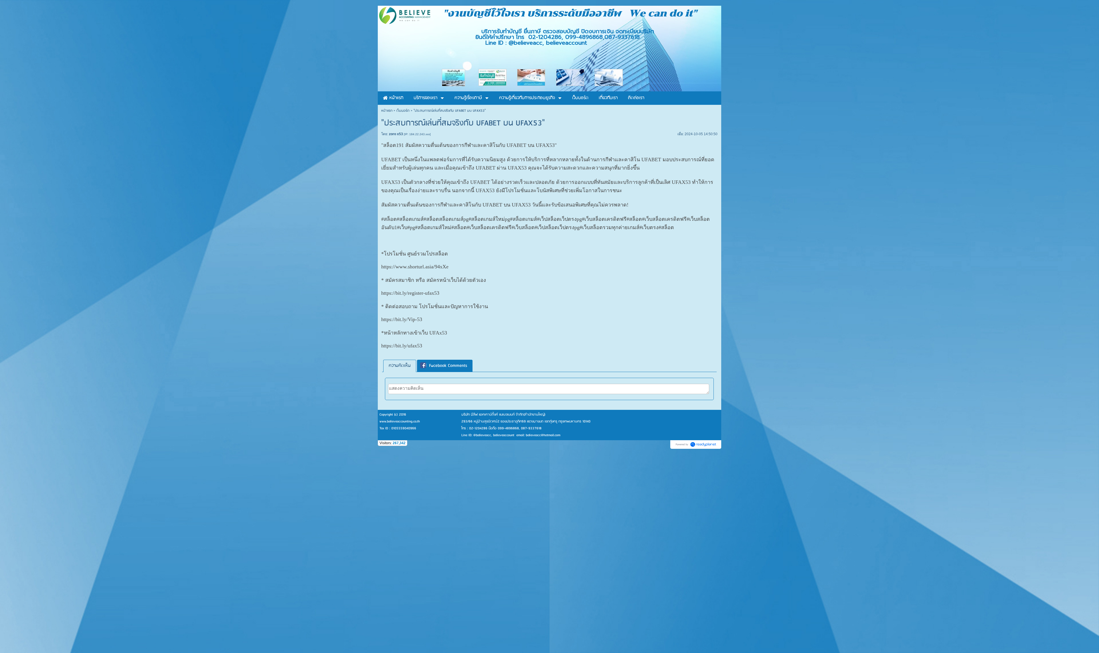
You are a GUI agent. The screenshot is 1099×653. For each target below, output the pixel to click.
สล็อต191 (393, 145)
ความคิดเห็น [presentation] (400, 365)
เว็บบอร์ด (403, 111)
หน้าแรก (386, 111)
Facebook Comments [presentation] (448, 365)
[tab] (399, 366)
